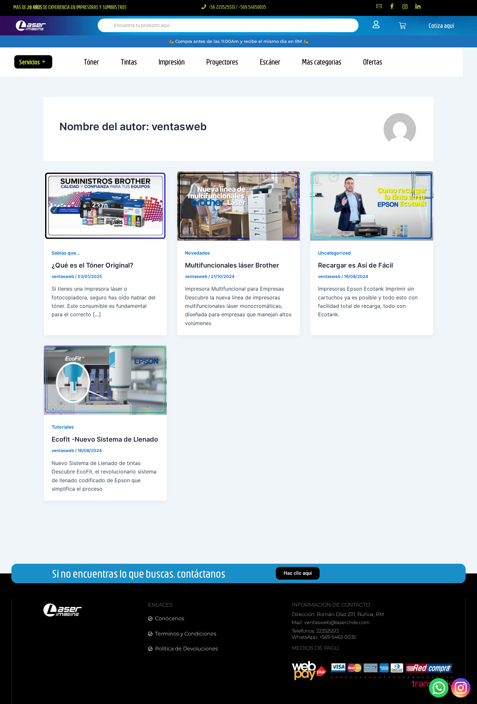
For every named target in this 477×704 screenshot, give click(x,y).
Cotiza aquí (441, 25)
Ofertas (372, 61)
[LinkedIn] (418, 6)
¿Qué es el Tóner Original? (92, 265)
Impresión (172, 61)
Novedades (197, 253)
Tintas (129, 61)
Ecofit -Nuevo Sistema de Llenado (105, 439)
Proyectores (222, 61)
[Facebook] (392, 6)
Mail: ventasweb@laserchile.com (331, 622)
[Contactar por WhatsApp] (438, 688)
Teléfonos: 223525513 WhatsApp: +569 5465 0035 (324, 634)
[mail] (379, 6)
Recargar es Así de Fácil (355, 265)
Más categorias (321, 61)
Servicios (29, 62)
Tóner (91, 61)
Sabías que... (66, 253)
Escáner (270, 61)
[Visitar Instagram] (461, 688)
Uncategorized (334, 253)
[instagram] (405, 6)
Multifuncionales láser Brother (232, 265)
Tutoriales (63, 427)
